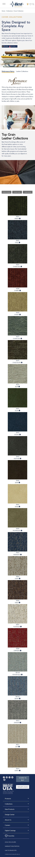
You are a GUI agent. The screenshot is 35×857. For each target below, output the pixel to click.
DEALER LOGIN (22, 787)
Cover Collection (18, 11)
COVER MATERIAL (6, 192)
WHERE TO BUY (22, 779)
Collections (9, 11)
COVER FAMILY (17, 192)
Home (3, 11)
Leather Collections (22, 71)
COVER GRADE (27, 192)
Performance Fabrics (8, 71)
